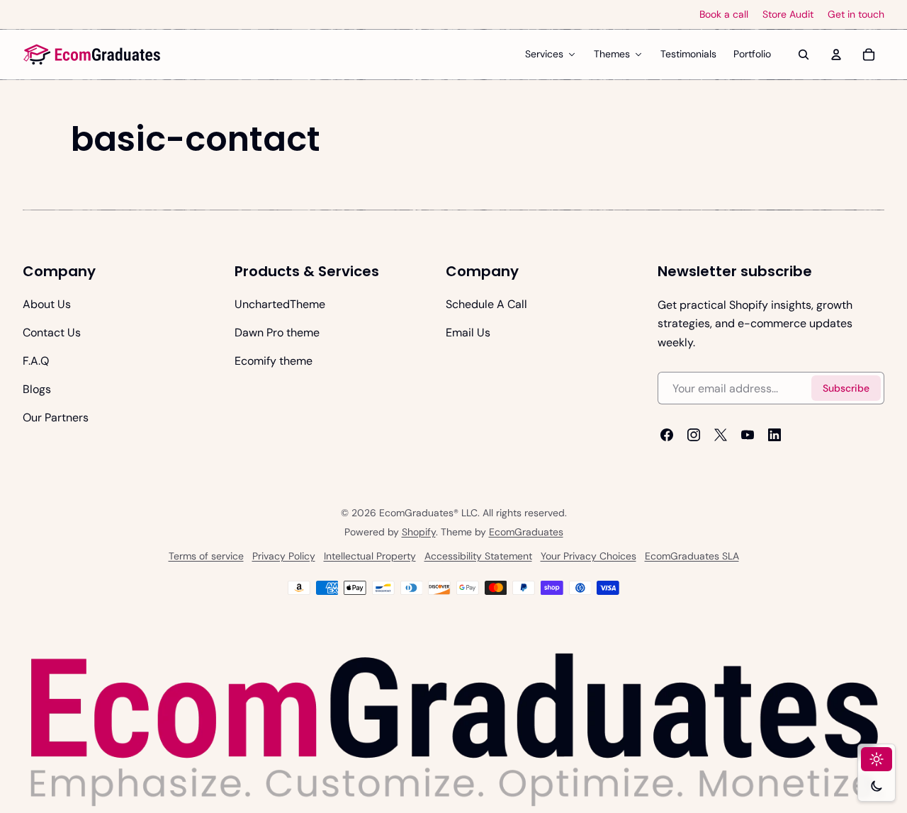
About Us (47, 304)
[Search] (803, 54)
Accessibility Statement (478, 556)
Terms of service (206, 556)
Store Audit (787, 14)
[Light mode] (876, 759)
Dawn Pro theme (277, 332)
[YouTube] (747, 434)
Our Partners (56, 417)
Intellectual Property (370, 556)
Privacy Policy (283, 556)
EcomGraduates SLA (692, 556)
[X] (720, 434)
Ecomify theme (273, 360)
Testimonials (688, 53)
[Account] (836, 54)
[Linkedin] (774, 434)
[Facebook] (666, 434)
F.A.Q (36, 360)
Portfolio (752, 53)
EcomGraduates (526, 531)
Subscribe (846, 388)
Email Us (468, 332)
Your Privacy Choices (588, 556)
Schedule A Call (486, 304)
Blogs (37, 389)
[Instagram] (693, 434)
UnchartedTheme (280, 304)
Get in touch (856, 14)
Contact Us (52, 332)
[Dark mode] (876, 786)
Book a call (723, 14)
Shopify (419, 531)
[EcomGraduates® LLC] (92, 54)
